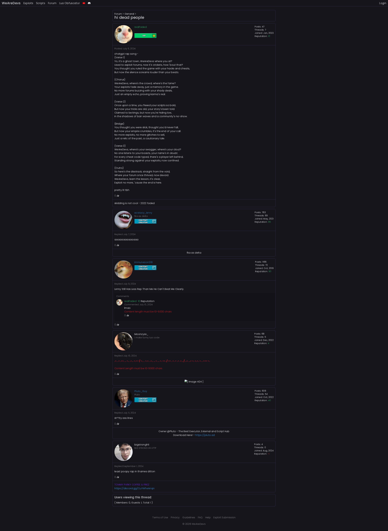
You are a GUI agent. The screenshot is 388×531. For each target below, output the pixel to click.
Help (208, 517)
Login (382, 3)
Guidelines (188, 517)
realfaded (130, 301)
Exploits (28, 3)
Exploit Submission (224, 517)
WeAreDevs (11, 3)
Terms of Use (160, 517)
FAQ (200, 517)
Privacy (175, 517)
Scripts (40, 3)
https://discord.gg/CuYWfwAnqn (134, 488)
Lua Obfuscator (69, 3)
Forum (52, 3)
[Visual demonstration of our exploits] (84, 3)
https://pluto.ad (205, 435)
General (129, 14)
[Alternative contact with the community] (89, 3)
